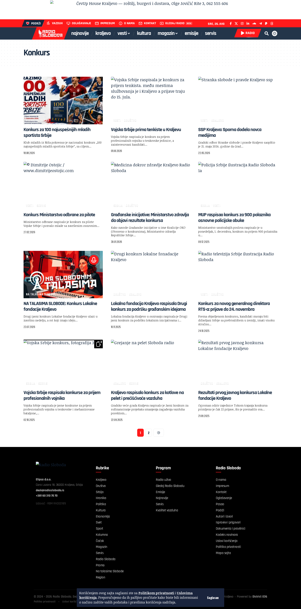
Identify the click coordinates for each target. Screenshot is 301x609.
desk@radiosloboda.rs (50, 490)
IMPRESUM (107, 23)
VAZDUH (57, 23)
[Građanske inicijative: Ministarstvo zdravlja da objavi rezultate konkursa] (150, 185)
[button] (213, 597)
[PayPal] (266, 23)
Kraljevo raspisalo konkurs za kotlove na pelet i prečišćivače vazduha (147, 395)
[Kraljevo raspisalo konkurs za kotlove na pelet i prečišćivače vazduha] (150, 363)
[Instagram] (242, 23)
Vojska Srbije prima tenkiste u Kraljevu (146, 130)
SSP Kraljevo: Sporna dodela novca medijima (229, 132)
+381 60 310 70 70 (47, 496)
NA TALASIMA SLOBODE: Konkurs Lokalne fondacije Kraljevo (60, 306)
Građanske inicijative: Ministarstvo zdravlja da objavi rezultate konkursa (150, 218)
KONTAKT (150, 23)
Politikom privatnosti (156, 593)
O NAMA (129, 23)
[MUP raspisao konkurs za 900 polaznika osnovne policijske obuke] (237, 185)
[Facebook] (231, 23)
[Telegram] (260, 23)
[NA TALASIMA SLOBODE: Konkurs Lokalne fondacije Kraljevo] (63, 274)
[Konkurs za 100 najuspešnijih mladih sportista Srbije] (63, 100)
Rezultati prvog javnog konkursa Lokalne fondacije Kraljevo (235, 395)
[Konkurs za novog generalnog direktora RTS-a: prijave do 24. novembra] (237, 274)
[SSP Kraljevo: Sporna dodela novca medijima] (237, 100)
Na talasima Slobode (41, 294)
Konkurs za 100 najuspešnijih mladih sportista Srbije (57, 132)
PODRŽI (36, 23)
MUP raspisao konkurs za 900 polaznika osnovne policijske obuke (234, 218)
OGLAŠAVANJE (81, 23)
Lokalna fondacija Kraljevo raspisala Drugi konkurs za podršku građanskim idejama (149, 306)
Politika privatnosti (44, 601)
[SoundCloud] (254, 23)
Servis (41, 205)
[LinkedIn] (248, 23)
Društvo (130, 120)
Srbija (118, 205)
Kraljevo (43, 120)
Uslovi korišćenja (71, 601)
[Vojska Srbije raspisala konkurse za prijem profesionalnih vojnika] (63, 363)
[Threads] (271, 23)
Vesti (30, 120)
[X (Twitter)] (236, 23)
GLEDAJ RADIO (174, 23)
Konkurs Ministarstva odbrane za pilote (59, 215)
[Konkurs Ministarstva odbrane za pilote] (63, 185)
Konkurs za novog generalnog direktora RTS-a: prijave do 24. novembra (234, 306)
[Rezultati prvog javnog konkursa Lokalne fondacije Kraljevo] (237, 363)
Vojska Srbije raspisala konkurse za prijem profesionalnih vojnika (62, 395)
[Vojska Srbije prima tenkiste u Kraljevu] (150, 100)
